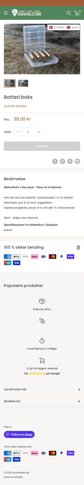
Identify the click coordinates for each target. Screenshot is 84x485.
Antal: (7, 131)
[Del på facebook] (55, 161)
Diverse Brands (15, 106)
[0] (76, 13)
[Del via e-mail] (77, 161)
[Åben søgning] (69, 13)
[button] (63, 27)
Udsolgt (42, 146)
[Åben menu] (6, 13)
